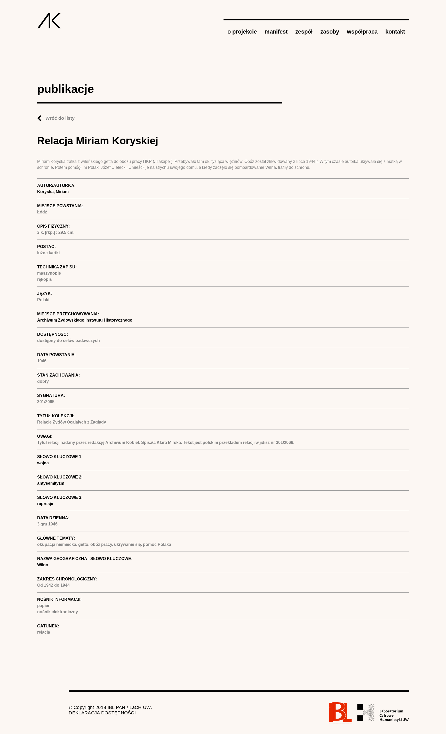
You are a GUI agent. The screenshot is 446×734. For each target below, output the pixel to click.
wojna (43, 463)
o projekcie (242, 31)
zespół (304, 31)
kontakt (395, 31)
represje (45, 503)
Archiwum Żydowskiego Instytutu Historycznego (84, 320)
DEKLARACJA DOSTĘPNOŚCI (102, 712)
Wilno (42, 565)
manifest (276, 31)
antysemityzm (50, 483)
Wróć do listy (60, 118)
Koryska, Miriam (53, 191)
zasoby (329, 31)
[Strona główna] (49, 20)
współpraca (362, 31)
